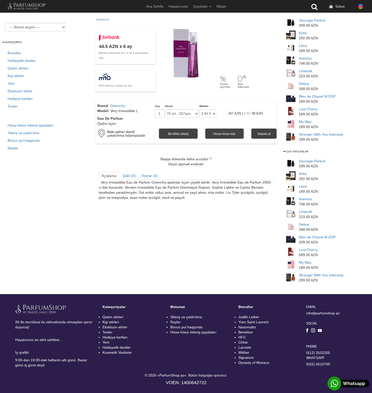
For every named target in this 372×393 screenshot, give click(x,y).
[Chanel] (291, 98)
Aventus (305, 58)
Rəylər (175, 322)
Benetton (245, 332)
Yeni (11, 83)
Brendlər (14, 53)
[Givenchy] (291, 73)
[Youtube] (320, 331)
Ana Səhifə (154, 6)
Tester (12, 106)
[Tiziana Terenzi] (291, 35)
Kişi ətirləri (16, 76)
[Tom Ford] (291, 111)
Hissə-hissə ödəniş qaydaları (193, 332)
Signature (246, 357)
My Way (305, 122)
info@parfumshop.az (323, 313)
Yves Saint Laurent (253, 322)
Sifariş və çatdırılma (186, 317)
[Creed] (291, 60)
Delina (304, 84)
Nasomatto (247, 327)
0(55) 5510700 (318, 364)
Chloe (243, 342)
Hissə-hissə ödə (224, 134)
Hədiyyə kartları (20, 99)
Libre (303, 46)
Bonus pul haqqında (186, 327)
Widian (243, 352)
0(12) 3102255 (318, 353)
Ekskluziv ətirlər (20, 91)
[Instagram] (313, 331)
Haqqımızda (178, 6)
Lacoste (244, 347)
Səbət (339, 6)
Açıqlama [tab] (108, 176)
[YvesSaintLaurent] (291, 48)
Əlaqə (221, 6)
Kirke (303, 33)
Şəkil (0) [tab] (129, 176)
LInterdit (305, 71)
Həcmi (169, 106)
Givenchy (103, 19)
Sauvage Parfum (312, 20)
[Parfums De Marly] (291, 86)
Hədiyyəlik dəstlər (22, 61)
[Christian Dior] (291, 22)
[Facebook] (307, 331)
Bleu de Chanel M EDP (317, 96)
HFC (242, 337)
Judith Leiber (248, 317)
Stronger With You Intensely (321, 134)
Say (157, 106)
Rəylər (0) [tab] (150, 176)
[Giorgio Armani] (291, 124)
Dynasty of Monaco (253, 363)
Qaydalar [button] (201, 6)
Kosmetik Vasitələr (117, 352)
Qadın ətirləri (18, 68)
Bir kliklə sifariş (178, 134)
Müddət (203, 106)
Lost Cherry (308, 109)
